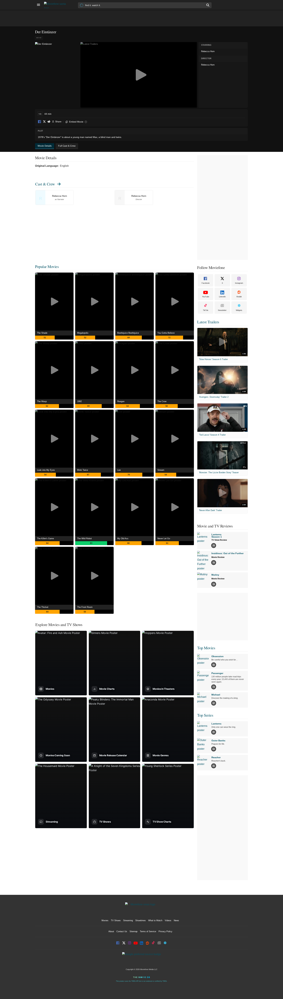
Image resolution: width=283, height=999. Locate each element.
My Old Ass (122, 538)
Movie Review (217, 557)
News (176, 920)
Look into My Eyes (46, 470)
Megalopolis (82, 333)
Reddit (49, 122)
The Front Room (85, 607)
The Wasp (42, 401)
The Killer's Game (45, 538)
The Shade (42, 333)
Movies (105, 920)
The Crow (161, 401)
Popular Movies (47, 266)
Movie (39, 38)
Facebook (40, 122)
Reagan (120, 401)
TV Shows (116, 920)
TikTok (205, 310)
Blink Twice (82, 470)
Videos (168, 920)
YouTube (205, 297)
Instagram (239, 283)
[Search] (208, 5)
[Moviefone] (56, 5)
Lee (119, 470)
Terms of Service (148, 931)
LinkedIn (222, 297)
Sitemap (133, 931)
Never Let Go (163, 538)
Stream (160, 470)
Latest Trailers (208, 321)
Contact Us (121, 931)
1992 (79, 401)
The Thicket (42, 607)
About (111, 931)
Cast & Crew (45, 184)
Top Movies (206, 647)
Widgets (239, 310)
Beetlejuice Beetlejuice (128, 333)
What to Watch (155, 920)
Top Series (205, 715)
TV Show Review (219, 540)
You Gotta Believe (166, 333)
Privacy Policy (165, 931)
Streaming (128, 920)
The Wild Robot (84, 538)
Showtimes (140, 920)
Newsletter (222, 310)
